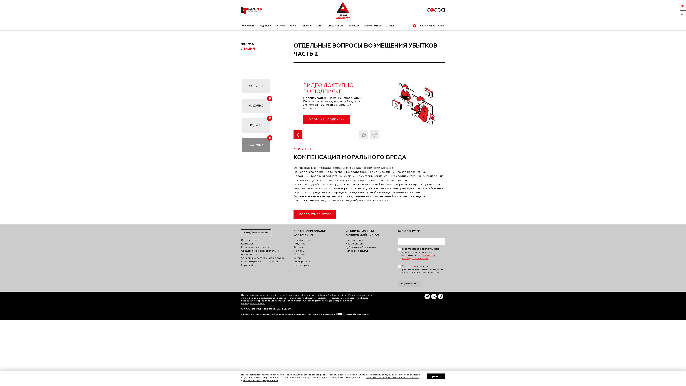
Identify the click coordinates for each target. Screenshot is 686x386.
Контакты (247, 244)
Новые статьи (354, 244)
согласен (410, 266)
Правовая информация (255, 247)
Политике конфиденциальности (260, 381)
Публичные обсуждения (361, 247)
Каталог (280, 26)
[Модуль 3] (298, 134)
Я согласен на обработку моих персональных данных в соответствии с (421, 254)
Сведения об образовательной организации (260, 253)
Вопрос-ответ (372, 26)
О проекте (248, 26)
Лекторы (307, 26)
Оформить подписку (326, 119)
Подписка (265, 26)
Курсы (293, 26)
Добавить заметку (315, 214)
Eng (683, 14)
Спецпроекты (336, 26)
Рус (683, 6)
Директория (301, 265)
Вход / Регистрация (432, 26)
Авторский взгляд (357, 251)
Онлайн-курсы (302, 240)
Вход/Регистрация (256, 232)
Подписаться (409, 283)
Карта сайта (248, 265)
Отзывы (390, 26)
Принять (436, 376)
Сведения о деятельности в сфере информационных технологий (263, 260)
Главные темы (354, 240)
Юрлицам (354, 26)
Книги (319, 26)
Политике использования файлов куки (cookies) (312, 301)
